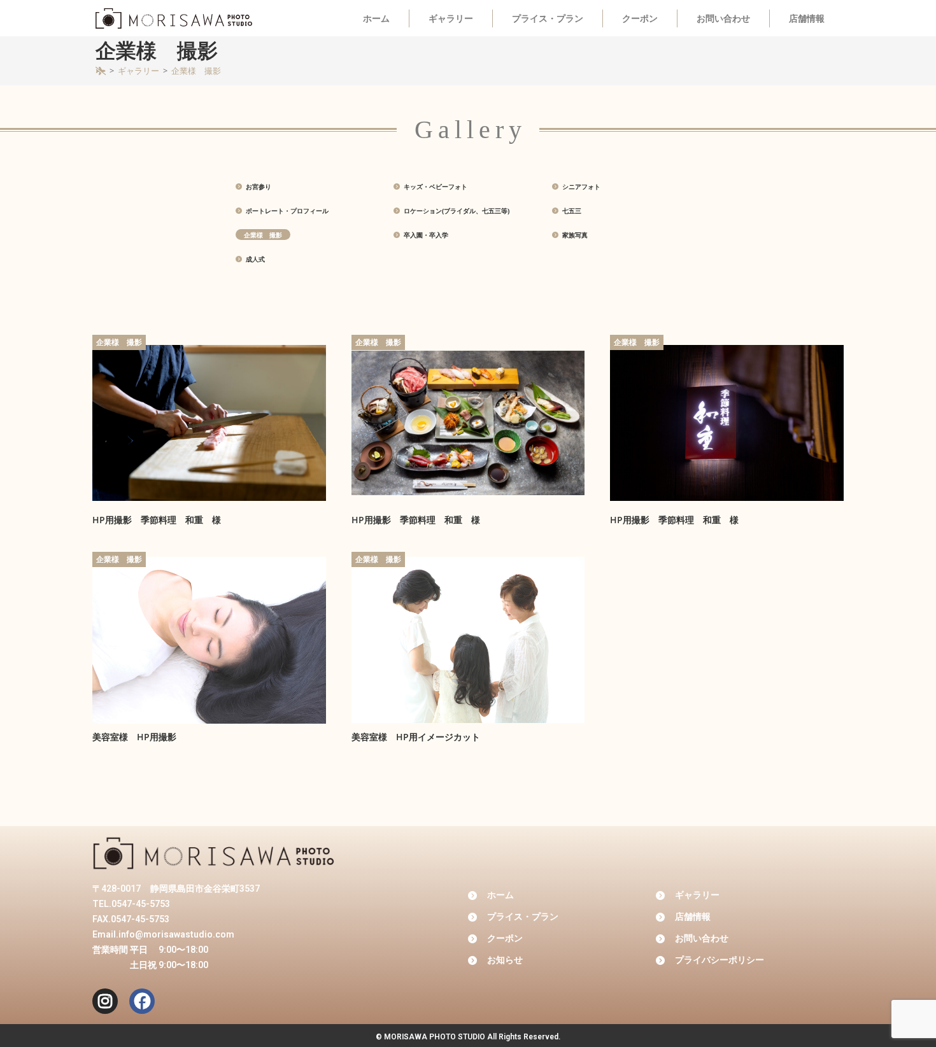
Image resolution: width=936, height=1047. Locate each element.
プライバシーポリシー (719, 960)
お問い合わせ (723, 18)
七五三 (570, 210)
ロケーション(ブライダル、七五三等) (455, 210)
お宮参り (257, 186)
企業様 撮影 (196, 70)
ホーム (376, 18)
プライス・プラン (547, 18)
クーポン (640, 18)
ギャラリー (451, 18)
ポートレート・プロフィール (286, 210)
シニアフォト (580, 186)
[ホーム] (101, 70)
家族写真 (574, 234)
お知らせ (505, 960)
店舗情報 (807, 18)
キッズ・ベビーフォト (434, 186)
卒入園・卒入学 (425, 234)
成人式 (254, 259)
